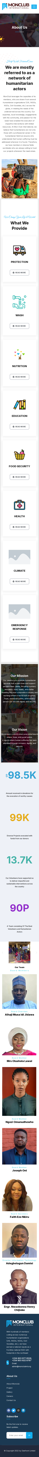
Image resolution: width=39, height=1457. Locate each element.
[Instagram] (18, 1410)
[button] (2, 952)
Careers (9, 1396)
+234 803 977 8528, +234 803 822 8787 (22, 1359)
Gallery (9, 1392)
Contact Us (11, 1400)
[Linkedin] (23, 1410)
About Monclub (13, 1384)
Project (9, 1388)
